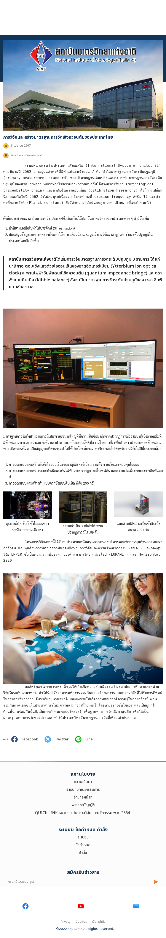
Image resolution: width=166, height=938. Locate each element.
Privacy (65, 921)
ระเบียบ (83, 837)
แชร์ (5, 739)
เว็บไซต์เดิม (98, 921)
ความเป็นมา (83, 782)
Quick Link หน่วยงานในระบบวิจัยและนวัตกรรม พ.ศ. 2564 (83, 813)
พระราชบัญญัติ (83, 805)
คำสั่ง (83, 853)
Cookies (81, 921)
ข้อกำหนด (83, 845)
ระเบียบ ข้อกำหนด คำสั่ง (83, 829)
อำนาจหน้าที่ (83, 797)
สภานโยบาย (83, 774)
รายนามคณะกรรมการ (83, 789)
